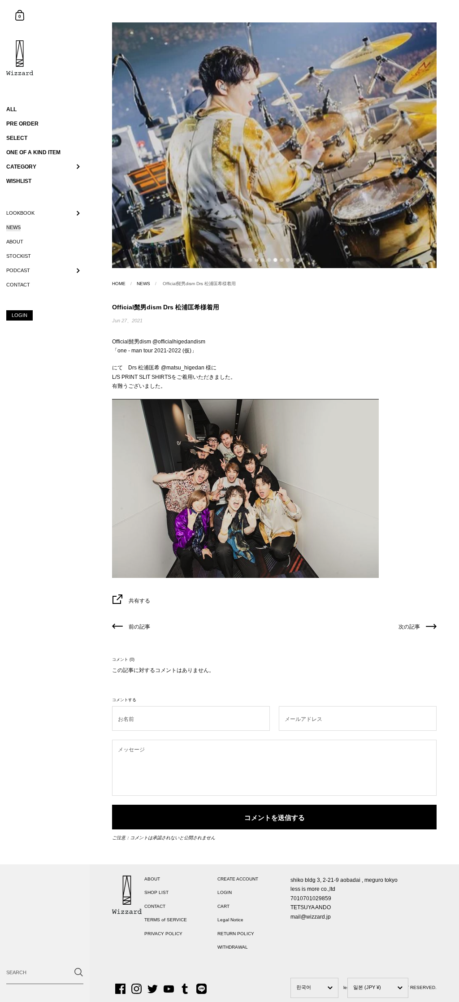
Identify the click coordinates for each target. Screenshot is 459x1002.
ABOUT (152, 878)
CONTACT (154, 906)
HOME (119, 283)
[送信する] (78, 972)
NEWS (143, 283)
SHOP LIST (156, 892)
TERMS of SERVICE (165, 919)
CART (223, 906)
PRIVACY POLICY (163, 933)
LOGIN (224, 892)
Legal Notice (230, 919)
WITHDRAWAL (232, 947)
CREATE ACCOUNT (237, 878)
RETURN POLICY (235, 933)
